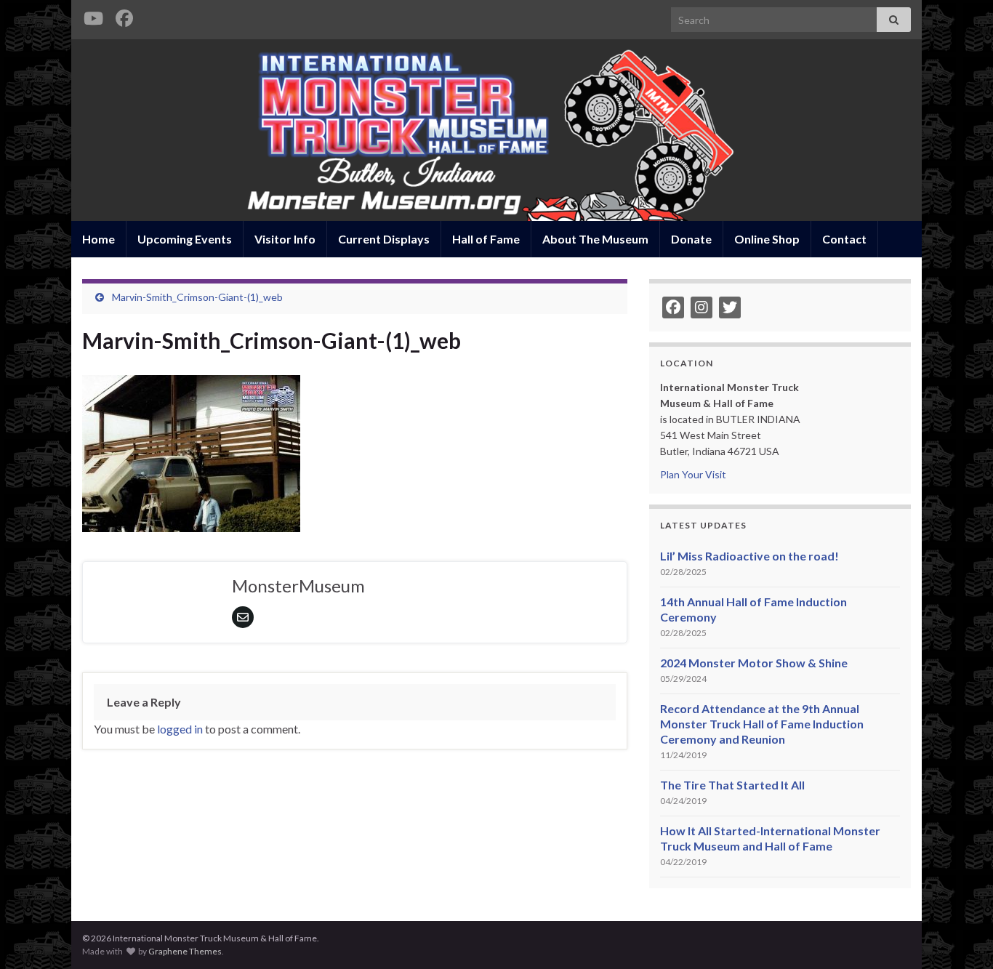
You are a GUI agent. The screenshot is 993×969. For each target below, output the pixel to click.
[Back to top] (960, 936)
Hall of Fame (486, 239)
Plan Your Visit (693, 474)
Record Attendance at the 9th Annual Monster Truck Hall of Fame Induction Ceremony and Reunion (762, 723)
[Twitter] (730, 307)
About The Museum (595, 239)
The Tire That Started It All (732, 785)
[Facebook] (124, 15)
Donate (691, 239)
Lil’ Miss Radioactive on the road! (749, 556)
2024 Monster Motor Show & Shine (754, 663)
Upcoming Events (184, 239)
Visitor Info (284, 239)
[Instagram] (701, 307)
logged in (180, 729)
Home (98, 239)
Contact (844, 239)
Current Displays (384, 239)
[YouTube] (93, 15)
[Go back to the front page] (496, 130)
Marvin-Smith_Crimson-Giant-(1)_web (197, 297)
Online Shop (767, 239)
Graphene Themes (185, 951)
